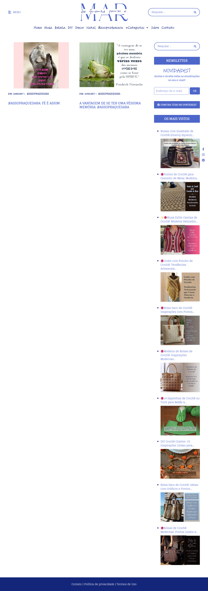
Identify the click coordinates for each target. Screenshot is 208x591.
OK (195, 91)
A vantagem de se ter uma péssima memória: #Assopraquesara (110, 105)
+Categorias (135, 27)
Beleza (60, 27)
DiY (70, 27)
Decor (79, 27)
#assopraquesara (110, 27)
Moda (48, 27)
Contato (168, 27)
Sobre (155, 27)
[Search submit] (195, 12)
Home (38, 27)
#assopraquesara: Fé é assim (34, 103)
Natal (91, 27)
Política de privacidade (99, 584)
